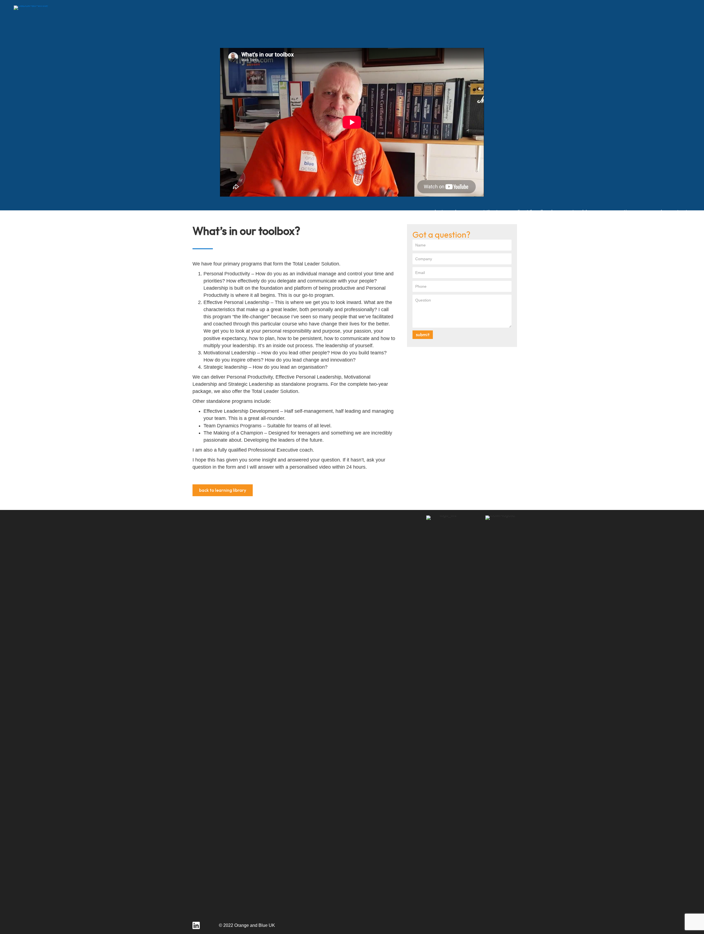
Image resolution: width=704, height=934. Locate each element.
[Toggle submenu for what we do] (463, 212)
